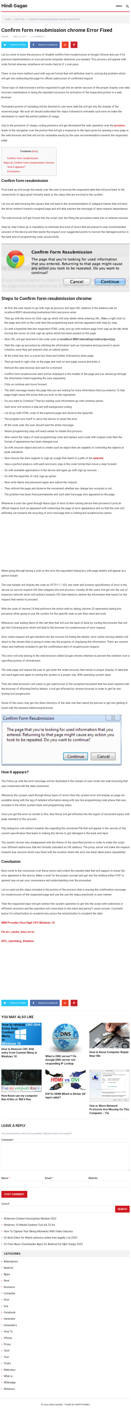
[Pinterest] (74, 45)
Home (8, 19)
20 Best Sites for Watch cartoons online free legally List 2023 (40, 1237)
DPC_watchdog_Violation (17, 941)
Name (5, 1178)
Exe (6, 1306)
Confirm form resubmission (22, 158)
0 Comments (37, 36)
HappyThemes (82, 1404)
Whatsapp (10, 1382)
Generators (10, 1325)
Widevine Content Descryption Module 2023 (30, 1218)
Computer (19, 19)
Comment (7, 1139)
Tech (6, 1350)
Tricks (7, 1363)
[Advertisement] (65, 544)
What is (8, 1376)
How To (8, 1331)
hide (35, 151)
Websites (9, 1369)
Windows (9, 1389)
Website (93, 1178)
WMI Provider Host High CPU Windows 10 (27, 922)
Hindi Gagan (14, 6)
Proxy (7, 1344)
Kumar (4, 36)
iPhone (8, 1338)
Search (5, 1203)
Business (9, 1287)
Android (8, 1267)
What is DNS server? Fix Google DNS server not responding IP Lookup (60, 1060)
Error (6, 1299)
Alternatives (11, 1261)
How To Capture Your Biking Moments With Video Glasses (38, 1231)
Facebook (10, 1312)
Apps (7, 1274)
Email (49, 1178)
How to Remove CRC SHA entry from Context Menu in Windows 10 (19, 1052)
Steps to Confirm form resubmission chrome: (29, 162)
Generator (9, 1318)
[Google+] (65, 45)
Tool (6, 1357)
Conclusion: (13, 171)
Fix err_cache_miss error (17, 931)
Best (6, 1280)
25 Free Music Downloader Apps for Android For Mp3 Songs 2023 (43, 1244)
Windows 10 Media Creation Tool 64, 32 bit (29, 1224)
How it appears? (16, 166)
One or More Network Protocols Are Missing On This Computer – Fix (109, 1109)
